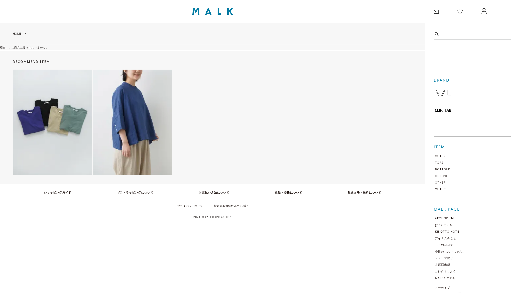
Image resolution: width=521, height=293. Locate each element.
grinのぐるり (444, 225)
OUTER (440, 156)
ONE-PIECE (443, 176)
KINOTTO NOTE (447, 231)
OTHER (440, 182)
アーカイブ (442, 288)
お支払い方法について (214, 192)
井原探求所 (442, 265)
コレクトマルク (445, 271)
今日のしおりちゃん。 (450, 251)
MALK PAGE (447, 209)
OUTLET (441, 189)
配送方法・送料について (364, 192)
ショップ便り (444, 258)
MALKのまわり (445, 278)
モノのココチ (444, 245)
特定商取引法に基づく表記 (231, 206)
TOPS (439, 162)
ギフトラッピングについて (135, 192)
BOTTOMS (443, 169)
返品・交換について (288, 192)
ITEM (439, 147)
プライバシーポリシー (191, 206)
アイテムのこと (445, 238)
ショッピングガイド (57, 192)
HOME (17, 33)
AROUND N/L (445, 218)
